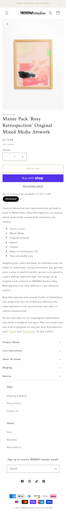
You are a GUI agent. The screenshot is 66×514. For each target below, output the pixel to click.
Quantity (7, 150)
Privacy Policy (14, 403)
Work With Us (14, 447)
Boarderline (29, 331)
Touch (12, 331)
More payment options (33, 186)
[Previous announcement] (6, 3)
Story (9, 432)
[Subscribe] (55, 469)
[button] (6, 13)
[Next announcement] (59, 3)
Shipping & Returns (17, 396)
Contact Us (12, 411)
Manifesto (12, 440)
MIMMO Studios (28, 507)
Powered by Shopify (44, 507)
